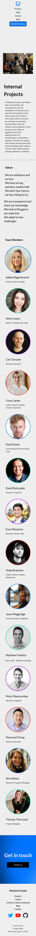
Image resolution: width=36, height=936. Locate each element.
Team (18, 12)
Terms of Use (18, 926)
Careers (18, 909)
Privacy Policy (18, 929)
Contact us (18, 865)
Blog (18, 19)
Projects (18, 9)
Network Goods (18, 890)
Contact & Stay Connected (18, 902)
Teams (18, 899)
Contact (18, 16)
